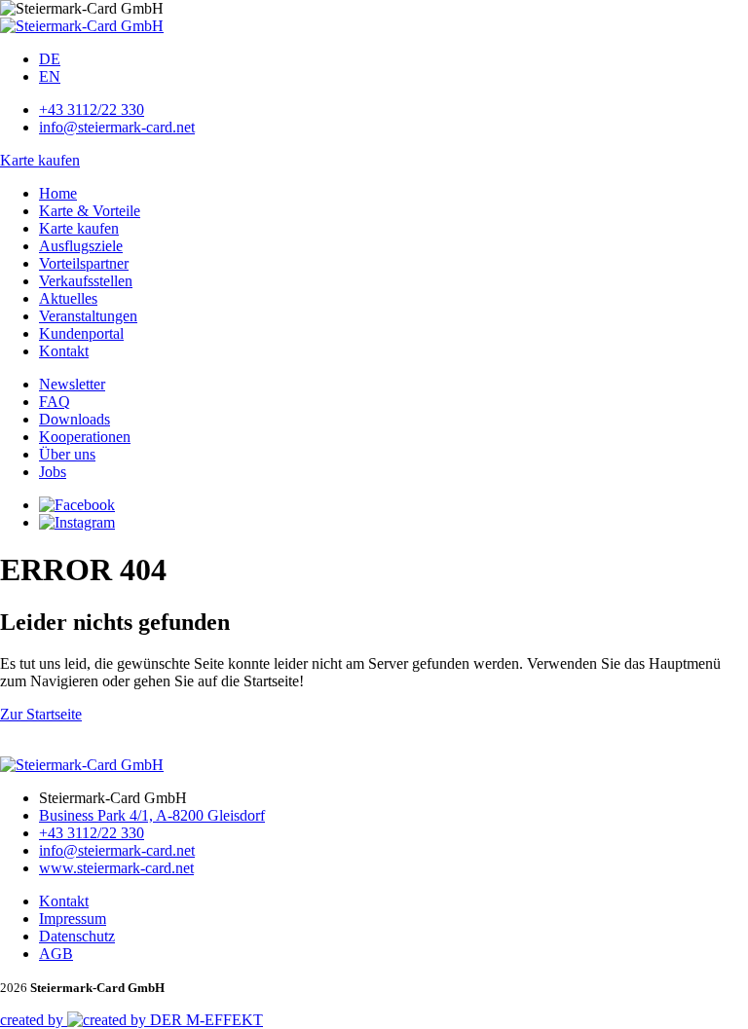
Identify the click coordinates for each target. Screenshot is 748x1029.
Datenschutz (77, 936)
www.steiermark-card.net (116, 868)
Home (58, 193)
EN (49, 76)
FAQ (54, 401)
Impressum (72, 918)
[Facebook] (77, 504)
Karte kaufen (40, 160)
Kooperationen (85, 436)
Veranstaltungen (88, 316)
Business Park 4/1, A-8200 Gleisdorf (152, 815)
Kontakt (64, 351)
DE (49, 59)
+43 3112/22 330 (91, 109)
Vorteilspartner (84, 263)
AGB (56, 953)
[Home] (82, 26)
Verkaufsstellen (85, 281)
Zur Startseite (41, 714)
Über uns (67, 454)
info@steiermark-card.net (117, 127)
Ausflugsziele (81, 246)
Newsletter (72, 384)
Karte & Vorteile (89, 210)
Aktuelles (68, 298)
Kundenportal (81, 333)
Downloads (74, 419)
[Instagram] (77, 522)
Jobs (52, 471)
